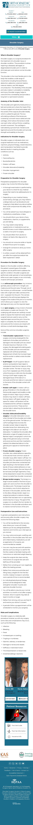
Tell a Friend (16, 770)
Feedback (7, 770)
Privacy (19, 768)
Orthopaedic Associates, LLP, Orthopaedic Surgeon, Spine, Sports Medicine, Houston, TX (16, 787)
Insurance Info (16, 736)
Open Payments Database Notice (16, 775)
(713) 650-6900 (11, 14)
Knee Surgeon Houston (22, 794)
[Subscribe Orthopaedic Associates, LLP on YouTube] (23, 763)
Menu (14, 37)
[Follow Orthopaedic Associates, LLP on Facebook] (10, 763)
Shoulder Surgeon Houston (11, 791)
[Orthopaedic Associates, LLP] (16, 4)
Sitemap (25, 768)
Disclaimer (12, 768)
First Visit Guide (17, 725)
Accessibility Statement (16, 773)
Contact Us (24, 770)
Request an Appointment (18, 31)
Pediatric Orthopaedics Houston (20, 799)
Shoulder (15, 49)
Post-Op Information (19, 731)
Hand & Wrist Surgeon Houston (18, 793)
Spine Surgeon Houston (11, 796)
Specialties (9, 49)
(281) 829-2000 (22, 14)
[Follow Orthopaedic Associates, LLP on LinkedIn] (16, 763)
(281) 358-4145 (11, 18)
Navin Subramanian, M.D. (16, 689)
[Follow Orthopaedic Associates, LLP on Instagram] (19, 763)
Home (6, 768)
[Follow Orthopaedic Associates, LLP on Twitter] (13, 763)
